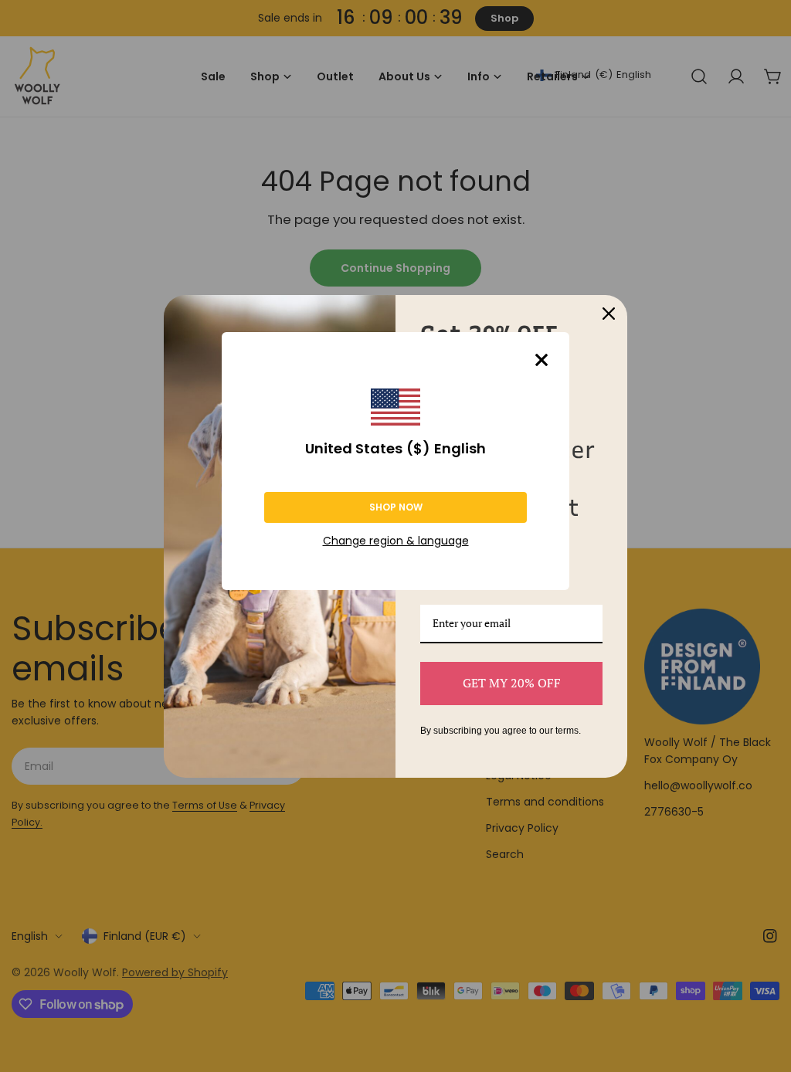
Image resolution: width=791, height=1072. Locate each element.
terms (567, 730)
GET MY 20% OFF (512, 682)
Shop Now (396, 507)
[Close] (541, 359)
